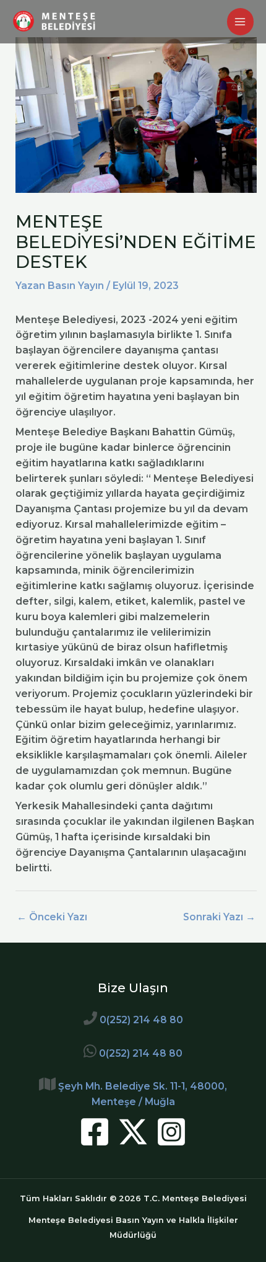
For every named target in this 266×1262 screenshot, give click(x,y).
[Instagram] (171, 1131)
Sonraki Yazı (219, 917)
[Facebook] (94, 1131)
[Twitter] (133, 1131)
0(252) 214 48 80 (141, 1020)
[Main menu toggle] (240, 21)
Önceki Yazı (52, 917)
